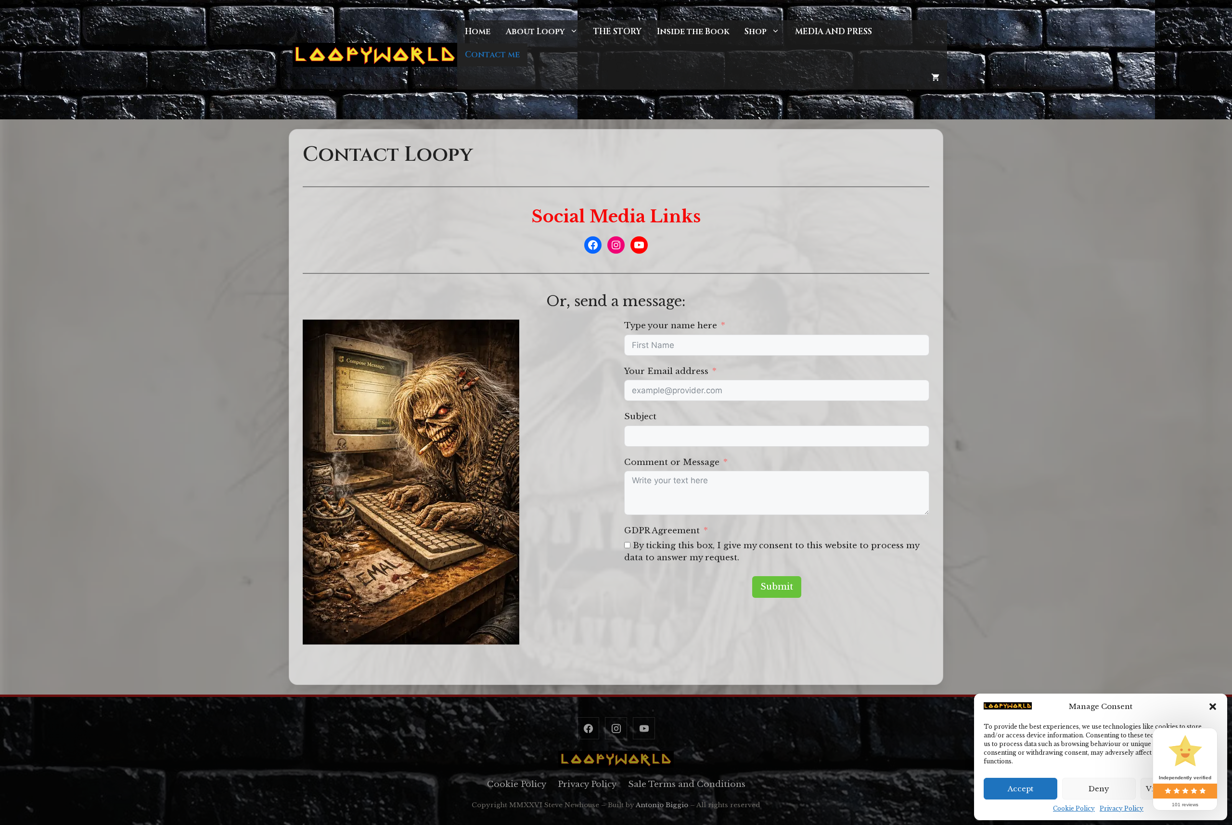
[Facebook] (588, 728)
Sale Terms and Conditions (686, 784)
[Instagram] (616, 728)
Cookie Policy (1074, 808)
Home (477, 31)
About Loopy (535, 31)
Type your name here (670, 326)
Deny (1099, 788)
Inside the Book (693, 31)
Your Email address (666, 371)
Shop (755, 31)
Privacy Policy (1121, 808)
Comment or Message (671, 462)
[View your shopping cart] (935, 78)
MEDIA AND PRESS (833, 31)
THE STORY (617, 31)
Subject (640, 417)
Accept (1020, 788)
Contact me (492, 54)
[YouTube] (644, 728)
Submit (776, 586)
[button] (1213, 706)
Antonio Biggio (662, 805)
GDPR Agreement (662, 531)
